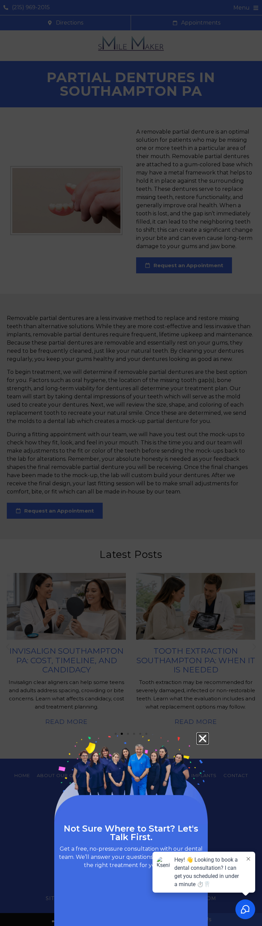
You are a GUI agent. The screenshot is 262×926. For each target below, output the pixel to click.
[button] (203, 738)
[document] (131, 463)
